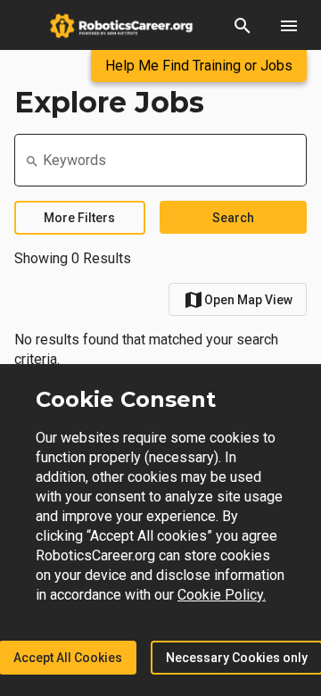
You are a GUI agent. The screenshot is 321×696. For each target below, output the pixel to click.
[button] (242, 25)
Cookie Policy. (221, 594)
